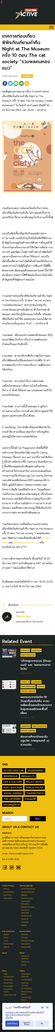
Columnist (25, 962)
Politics (6, 889)
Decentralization (28, 892)
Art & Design (9, 944)
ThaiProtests (35, 793)
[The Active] (26, 14)
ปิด (42, 1023)
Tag (4, 764)
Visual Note (8, 983)
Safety (24, 925)
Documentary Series (26, 993)
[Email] (21, 83)
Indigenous (10, 776)
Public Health (26, 916)
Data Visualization (9, 975)
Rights (40, 686)
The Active (23, 616)
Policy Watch (34, 781)
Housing (24, 922)
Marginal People (27, 907)
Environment (36, 770)
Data (4, 971)
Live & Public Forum (26, 998)
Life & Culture (13, 781)
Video (22, 971)
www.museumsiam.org (26, 542)
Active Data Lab (14, 770)
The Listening (12, 798)
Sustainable (26, 947)
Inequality (28, 776)
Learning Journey (24, 984)
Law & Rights (9, 892)
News (4, 953)
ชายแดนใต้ (30, 798)
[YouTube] (18, 867)
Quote (23, 965)
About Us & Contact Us (20, 827)
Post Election (13, 787)
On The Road (26, 988)
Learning (27, 76)
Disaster (24, 937)
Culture (6, 947)
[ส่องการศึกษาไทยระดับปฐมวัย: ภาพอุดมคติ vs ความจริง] (9, 728)
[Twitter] (10, 83)
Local (6, 941)
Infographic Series (8, 990)
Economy (7, 895)
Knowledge (8, 986)
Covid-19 (25, 650)
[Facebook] (4, 83)
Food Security (27, 898)
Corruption (8, 898)
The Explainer (26, 980)
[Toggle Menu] (51, 27)
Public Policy (34, 787)
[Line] (15, 83)
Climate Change (27, 941)
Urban (6, 937)
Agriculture (25, 944)
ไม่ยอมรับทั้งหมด (26, 1024)
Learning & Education (25, 902)
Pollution (24, 934)
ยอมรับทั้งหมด (12, 1023)
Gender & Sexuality (25, 911)
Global (6, 934)
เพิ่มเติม (9, 1017)
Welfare (24, 895)
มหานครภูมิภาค (11, 804)
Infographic (8, 980)
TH (47, 1007)
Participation (28, 655)
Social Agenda (28, 691)
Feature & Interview (25, 957)
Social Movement (28, 889)
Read (22, 953)
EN (42, 1007)
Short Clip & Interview (26, 975)
